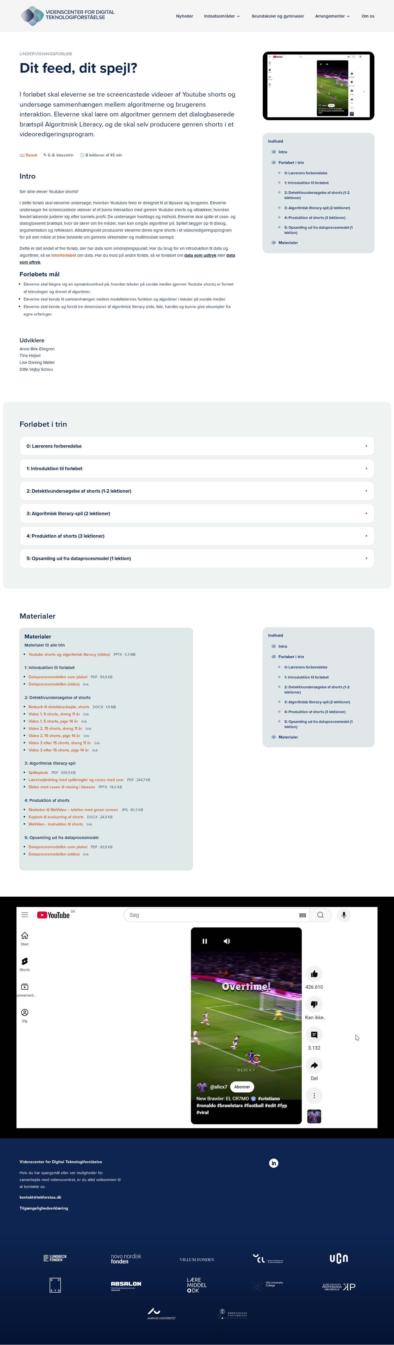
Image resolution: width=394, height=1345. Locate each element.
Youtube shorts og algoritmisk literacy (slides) (70, 654)
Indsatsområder (219, 16)
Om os (368, 16)
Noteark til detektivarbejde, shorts (60, 707)
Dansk (31, 155)
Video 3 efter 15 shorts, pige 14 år (59, 750)
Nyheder (184, 16)
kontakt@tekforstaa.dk (40, 1197)
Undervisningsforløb (46, 54)
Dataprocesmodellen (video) (55, 684)
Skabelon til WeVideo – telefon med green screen (74, 810)
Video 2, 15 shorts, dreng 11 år (56, 728)
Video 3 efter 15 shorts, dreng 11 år (60, 743)
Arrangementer (330, 16)
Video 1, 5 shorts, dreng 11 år (55, 714)
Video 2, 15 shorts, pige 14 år (55, 735)
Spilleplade (39, 772)
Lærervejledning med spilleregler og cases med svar (77, 780)
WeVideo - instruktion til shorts (56, 824)
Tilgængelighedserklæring (44, 1208)
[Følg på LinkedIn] (273, 1163)
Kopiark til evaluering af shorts (57, 817)
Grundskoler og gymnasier (278, 16)
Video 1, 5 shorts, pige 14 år (54, 721)
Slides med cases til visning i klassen (62, 787)
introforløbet (64, 255)
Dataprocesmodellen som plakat (59, 677)
